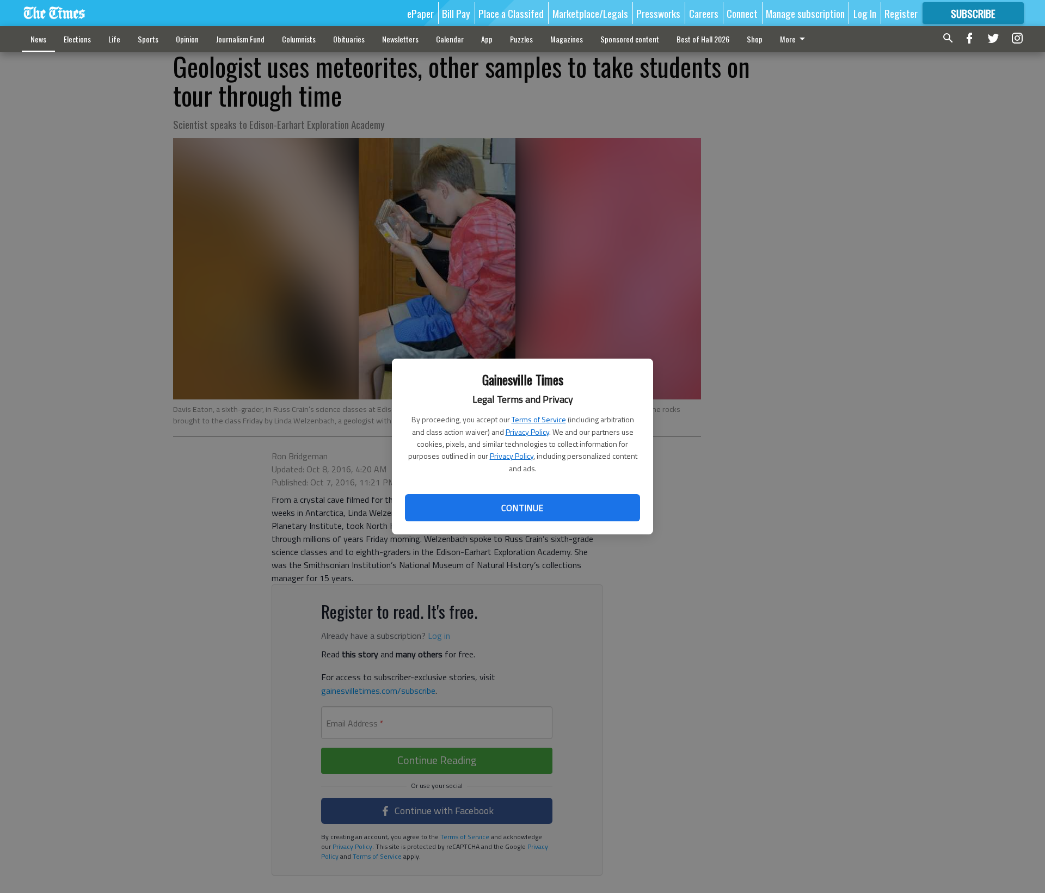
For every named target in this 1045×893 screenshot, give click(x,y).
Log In (864, 13)
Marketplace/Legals (590, 13)
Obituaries (349, 39)
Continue (522, 507)
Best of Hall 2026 (703, 39)
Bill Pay (456, 13)
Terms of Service (539, 419)
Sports (148, 39)
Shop (755, 39)
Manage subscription (805, 13)
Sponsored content (629, 39)
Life (114, 39)
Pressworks (658, 13)
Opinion (187, 39)
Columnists (299, 39)
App (487, 39)
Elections (77, 39)
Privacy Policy (527, 432)
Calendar (450, 39)
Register (901, 13)
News (38, 39)
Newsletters (400, 39)
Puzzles (521, 39)
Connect (742, 13)
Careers (703, 13)
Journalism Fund (240, 39)
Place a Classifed (511, 13)
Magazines (566, 39)
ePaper (420, 13)
